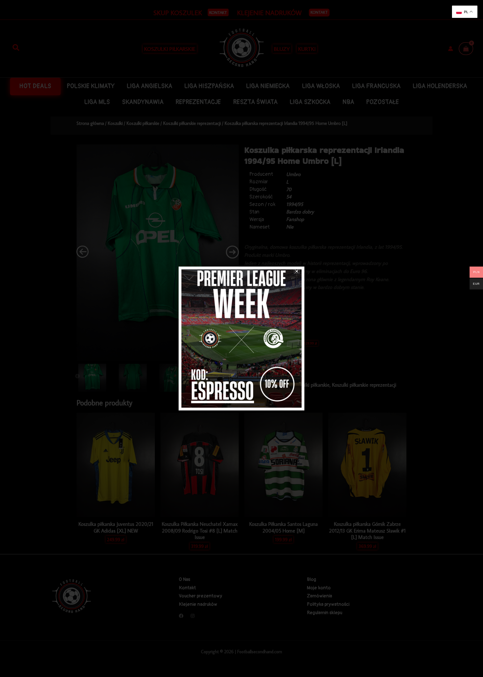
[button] (297, 271)
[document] (241, 338)
